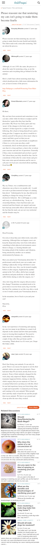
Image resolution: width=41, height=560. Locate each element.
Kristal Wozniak (16, 101)
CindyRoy (14, 175)
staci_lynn (14, 354)
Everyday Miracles (17, 28)
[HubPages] (20, 3)
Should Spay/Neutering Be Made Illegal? (26, 419)
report (8, 50)
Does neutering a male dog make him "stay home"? (26, 508)
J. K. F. (13, 223)
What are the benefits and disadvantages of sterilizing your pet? (27, 489)
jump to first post (22, 407)
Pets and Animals (24, 414)
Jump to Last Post (16, 24)
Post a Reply (33, 407)
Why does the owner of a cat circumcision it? (25, 444)
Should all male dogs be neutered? (26, 524)
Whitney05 (15, 56)
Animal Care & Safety (25, 520)
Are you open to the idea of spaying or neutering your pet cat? (27, 468)
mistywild (14, 316)
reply (4, 50)
